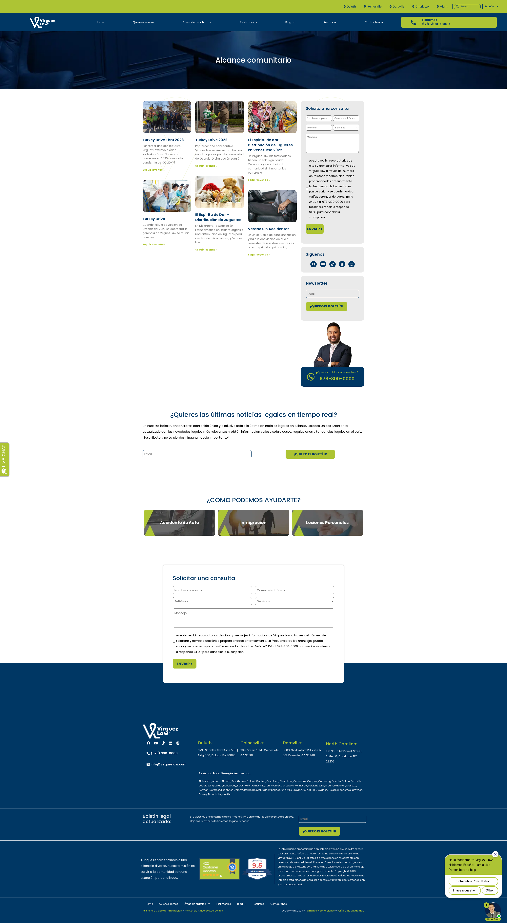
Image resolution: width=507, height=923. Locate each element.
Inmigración (253, 522)
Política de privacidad (350, 910)
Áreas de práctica (195, 22)
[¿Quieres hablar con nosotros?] (310, 377)
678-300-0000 (436, 23)
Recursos (330, 22)
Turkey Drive (154, 218)
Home (100, 22)
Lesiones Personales (327, 522)
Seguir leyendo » (154, 169)
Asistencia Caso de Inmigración (162, 910)
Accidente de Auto (179, 522)
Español (490, 6)
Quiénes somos (143, 22)
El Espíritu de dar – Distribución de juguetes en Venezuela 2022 (270, 144)
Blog (288, 22)
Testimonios (248, 22)
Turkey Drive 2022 (211, 139)
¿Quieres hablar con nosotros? (337, 372)
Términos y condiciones (320, 910)
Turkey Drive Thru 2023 (163, 139)
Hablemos (429, 20)
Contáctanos (374, 22)
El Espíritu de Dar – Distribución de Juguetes (218, 217)
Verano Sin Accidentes (268, 228)
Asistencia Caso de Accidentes (204, 910)
